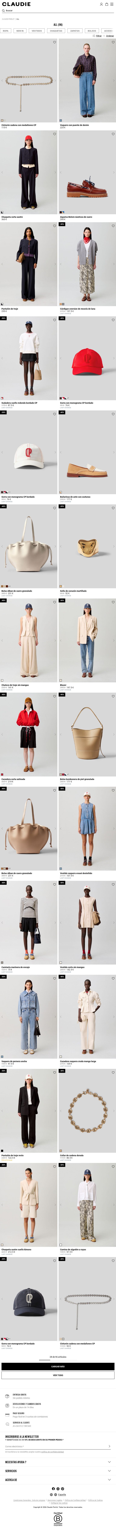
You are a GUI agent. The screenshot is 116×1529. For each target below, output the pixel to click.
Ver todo (58, 1375)
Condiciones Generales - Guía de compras (29, 1500)
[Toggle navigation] (112, 4)
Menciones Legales (54, 1500)
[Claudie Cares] (58, 1519)
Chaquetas (56, 31)
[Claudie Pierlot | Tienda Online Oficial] (16, 4)
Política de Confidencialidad (75, 1500)
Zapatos (75, 31)
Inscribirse (109, 1446)
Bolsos (92, 31)
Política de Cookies (95, 1500)
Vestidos (37, 31)
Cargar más (58, 1366)
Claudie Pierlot (8, 19)
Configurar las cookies (59, 1503)
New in (20, 31)
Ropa (5, 31)
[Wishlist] (54, 42)
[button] (101, 4)
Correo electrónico (13, 1446)
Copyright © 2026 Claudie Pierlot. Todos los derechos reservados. (58, 1507)
